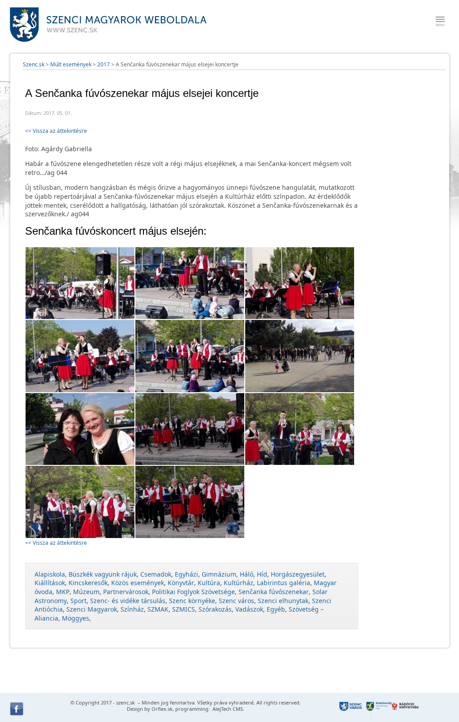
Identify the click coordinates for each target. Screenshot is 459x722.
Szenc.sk (33, 64)
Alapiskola (50, 574)
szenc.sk (125, 702)
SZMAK (158, 609)
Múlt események (70, 64)
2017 (103, 64)
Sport (78, 600)
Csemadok (155, 574)
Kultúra (209, 582)
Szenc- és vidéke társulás (127, 600)
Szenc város (236, 600)
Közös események (137, 582)
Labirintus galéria (283, 582)
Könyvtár (181, 582)
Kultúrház (238, 582)
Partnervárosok (125, 591)
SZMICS (183, 609)
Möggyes (75, 618)
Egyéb (276, 609)
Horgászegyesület (298, 574)
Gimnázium (219, 574)
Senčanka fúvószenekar (273, 591)
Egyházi (186, 574)
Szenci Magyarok (91, 609)
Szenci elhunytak (283, 600)
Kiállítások (50, 582)
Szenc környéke (192, 600)
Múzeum (86, 591)
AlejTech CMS (227, 708)
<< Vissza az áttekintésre (56, 131)
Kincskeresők (88, 582)
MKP (62, 591)
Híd (262, 574)
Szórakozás (215, 609)
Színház (132, 609)
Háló (246, 574)
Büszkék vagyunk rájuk (103, 574)
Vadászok (249, 609)
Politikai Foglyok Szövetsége (193, 591)
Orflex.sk (162, 708)
